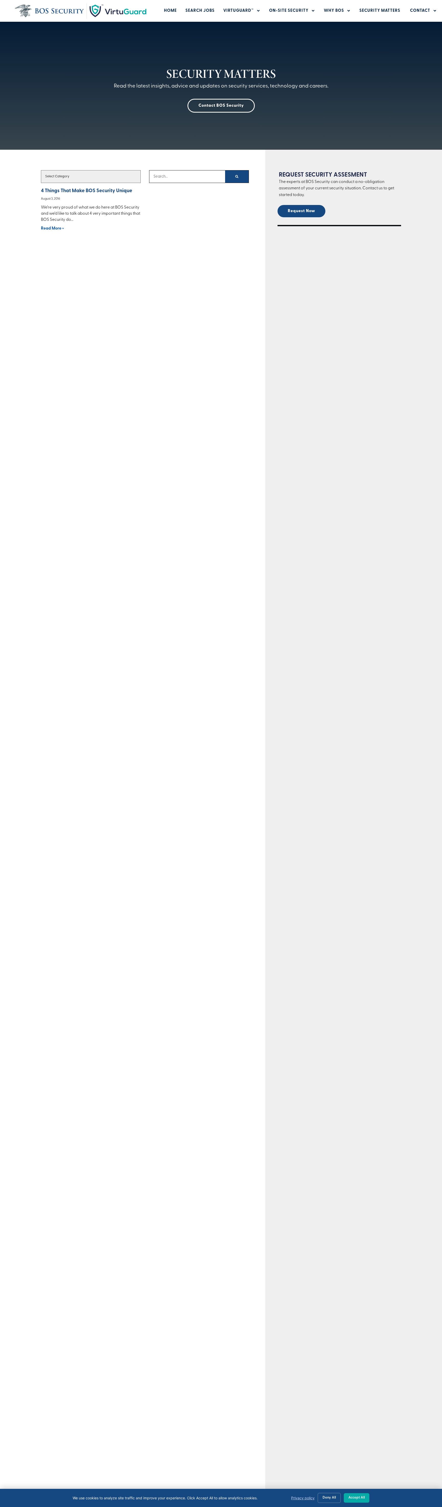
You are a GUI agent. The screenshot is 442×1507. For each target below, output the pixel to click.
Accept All (356, 1498)
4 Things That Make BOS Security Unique (86, 191)
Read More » (52, 228)
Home (170, 11)
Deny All (329, 1498)
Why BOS (334, 11)
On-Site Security (288, 11)
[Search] (237, 176)
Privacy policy (303, 1498)
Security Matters (380, 11)
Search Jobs (200, 11)
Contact (420, 11)
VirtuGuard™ (238, 11)
